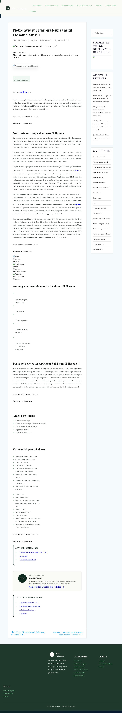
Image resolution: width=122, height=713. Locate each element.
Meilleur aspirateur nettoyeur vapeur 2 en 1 (33, 552)
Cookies (6, 696)
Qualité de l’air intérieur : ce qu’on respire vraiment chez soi (101, 138)
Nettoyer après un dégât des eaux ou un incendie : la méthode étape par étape (102, 98)
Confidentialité (8, 693)
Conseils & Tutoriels (99, 208)
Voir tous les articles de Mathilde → (46, 586)
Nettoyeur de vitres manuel (101, 218)
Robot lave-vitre (98, 244)
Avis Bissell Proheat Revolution (29, 606)
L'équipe (33, 11)
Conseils (98, 5)
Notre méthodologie (106, 663)
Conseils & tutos (79, 672)
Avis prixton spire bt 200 (28, 560)
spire (76, 170)
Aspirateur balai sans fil (41, 40)
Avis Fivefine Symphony (27, 610)
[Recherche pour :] (102, 33)
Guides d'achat (110, 5)
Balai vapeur (97, 198)
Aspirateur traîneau (99, 182)
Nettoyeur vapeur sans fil (101, 229)
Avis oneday (24, 556)
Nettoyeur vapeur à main (101, 224)
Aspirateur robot (98, 177)
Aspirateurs (37, 5)
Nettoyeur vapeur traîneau (101, 234)
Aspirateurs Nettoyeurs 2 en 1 (28, 602)
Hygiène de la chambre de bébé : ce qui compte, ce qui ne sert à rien (102, 87)
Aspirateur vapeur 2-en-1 (101, 188)
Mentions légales (9, 690)
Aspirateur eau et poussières (102, 167)
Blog (94, 203)
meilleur (23, 91)
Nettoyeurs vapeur (51, 5)
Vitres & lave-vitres (81, 669)
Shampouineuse (67, 5)
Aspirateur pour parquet (100, 172)
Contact (101, 666)
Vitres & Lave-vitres (84, 5)
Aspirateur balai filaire (100, 157)
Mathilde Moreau (20, 40)
